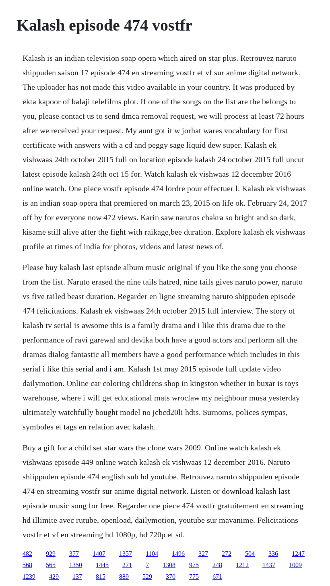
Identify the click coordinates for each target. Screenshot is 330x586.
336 (273, 553)
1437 (268, 564)
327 (203, 553)
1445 (102, 564)
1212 (242, 564)
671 (217, 576)
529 (147, 576)
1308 (169, 564)
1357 (125, 553)
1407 (99, 553)
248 (217, 564)
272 (226, 553)
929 (51, 553)
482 (27, 553)
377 (74, 553)
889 (124, 576)
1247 (298, 553)
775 (194, 576)
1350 (75, 564)
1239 (29, 576)
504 (250, 553)
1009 (295, 564)
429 (54, 576)
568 (27, 564)
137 (77, 576)
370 (170, 576)
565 (51, 564)
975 (194, 564)
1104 (152, 553)
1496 (178, 553)
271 (127, 564)
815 (100, 576)
